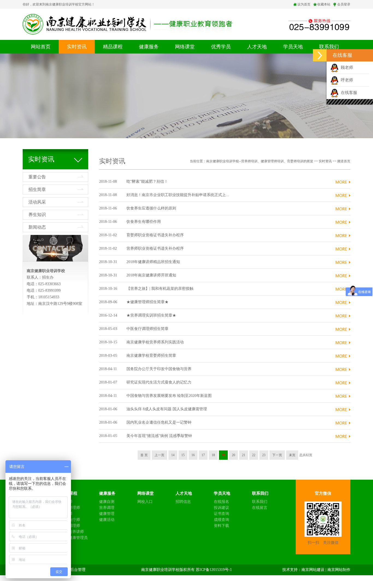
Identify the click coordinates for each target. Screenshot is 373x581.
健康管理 (106, 514)
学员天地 (293, 46)
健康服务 (149, 46)
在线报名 (221, 502)
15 (183, 455)
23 (263, 455)
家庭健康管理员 (74, 538)
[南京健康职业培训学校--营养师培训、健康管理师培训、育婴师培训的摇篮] (127, 24)
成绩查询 (221, 520)
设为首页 (303, 4)
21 (243, 455)
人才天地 (257, 46)
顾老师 (346, 67)
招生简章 (37, 189)
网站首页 (41, 46)
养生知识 (37, 214)
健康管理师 (70, 508)
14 (172, 455)
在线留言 (259, 508)
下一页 (277, 455)
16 (193, 455)
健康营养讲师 (72, 532)
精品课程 (113, 46)
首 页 (144, 455)
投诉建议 (221, 508)
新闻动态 (37, 227)
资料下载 (221, 526)
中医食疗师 (70, 520)
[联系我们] (319, 24)
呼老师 (346, 80)
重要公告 (37, 177)
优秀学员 (221, 46)
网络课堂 (185, 46)
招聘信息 (183, 502)
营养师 (66, 502)
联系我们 (329, 46)
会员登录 (343, 4)
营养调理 (106, 508)
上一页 (159, 455)
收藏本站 (323, 4)
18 (213, 455)
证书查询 (221, 514)
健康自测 (106, 502)
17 (203, 455)
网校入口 (145, 502)
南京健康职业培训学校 (160, 570)
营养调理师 (70, 526)
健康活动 (106, 520)
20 (233, 455)
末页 (292, 455)
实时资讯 (77, 46)
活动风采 (37, 202)
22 (253, 455)
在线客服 (348, 92)
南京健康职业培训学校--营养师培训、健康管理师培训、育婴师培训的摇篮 (259, 161)
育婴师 (66, 514)
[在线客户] (320, 55)
